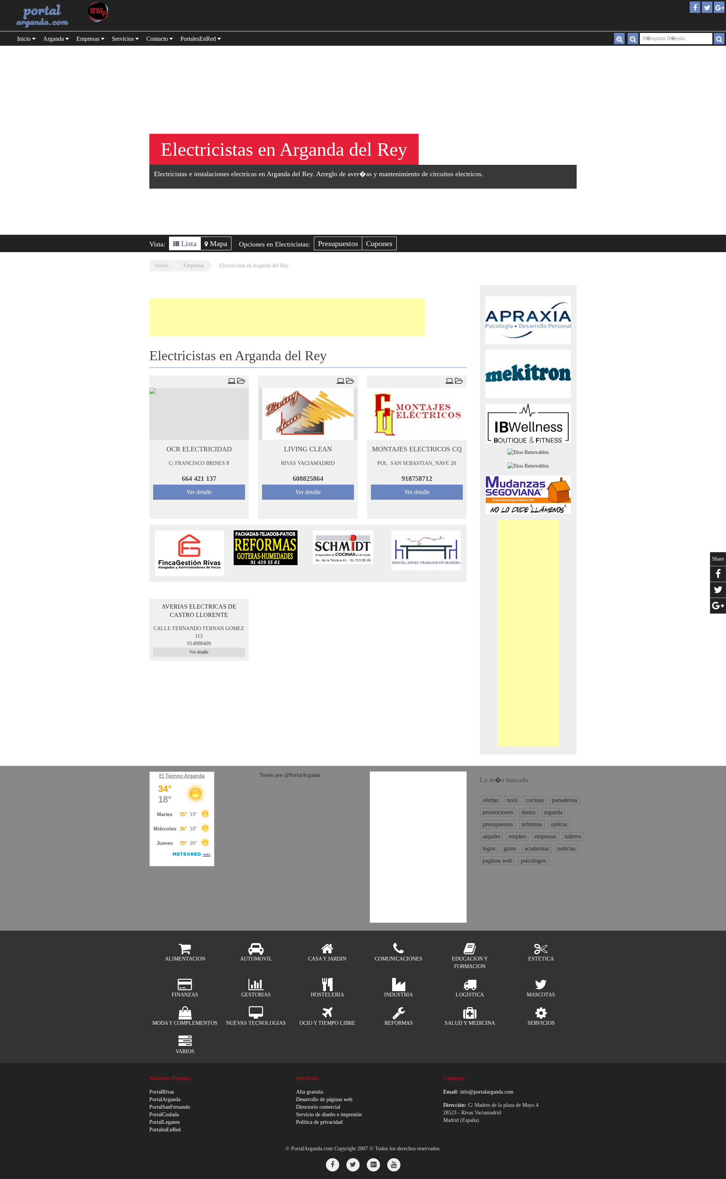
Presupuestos (338, 243)
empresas (545, 836)
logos (488, 848)
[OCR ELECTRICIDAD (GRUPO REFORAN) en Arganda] (199, 414)
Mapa (217, 243)
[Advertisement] (287, 317)
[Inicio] (43, 15)
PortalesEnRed (165, 1130)
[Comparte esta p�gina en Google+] (718, 606)
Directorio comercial (318, 1107)
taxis (512, 800)
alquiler (491, 836)
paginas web (497, 860)
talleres (573, 836)
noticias (566, 848)
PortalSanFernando (169, 1107)
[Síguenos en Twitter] (353, 1164)
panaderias (564, 800)
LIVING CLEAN (308, 449)
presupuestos (497, 824)
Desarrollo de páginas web (324, 1099)
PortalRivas (161, 1092)
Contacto (157, 39)
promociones (497, 812)
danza (528, 812)
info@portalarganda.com (486, 1092)
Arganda (54, 39)
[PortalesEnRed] (116, 12)
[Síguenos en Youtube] (393, 1164)
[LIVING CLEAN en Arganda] (308, 414)
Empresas (88, 39)
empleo (517, 836)
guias (510, 848)
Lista (188, 243)
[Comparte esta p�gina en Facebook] (718, 574)
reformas (531, 824)
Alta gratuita (309, 1092)
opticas (559, 824)
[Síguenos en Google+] (373, 1164)
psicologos (533, 860)
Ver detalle (199, 492)
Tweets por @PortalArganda (289, 775)
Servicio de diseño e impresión (329, 1114)
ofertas (490, 800)
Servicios (123, 39)
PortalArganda (164, 1099)
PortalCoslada (164, 1114)
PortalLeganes (164, 1122)
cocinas (535, 800)
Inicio (24, 39)
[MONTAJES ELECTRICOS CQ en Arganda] (417, 414)
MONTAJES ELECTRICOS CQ (417, 449)
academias (536, 848)
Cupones (379, 243)
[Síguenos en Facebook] (332, 1164)
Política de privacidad (319, 1122)
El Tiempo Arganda (182, 776)
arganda (553, 812)
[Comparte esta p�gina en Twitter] (718, 590)
